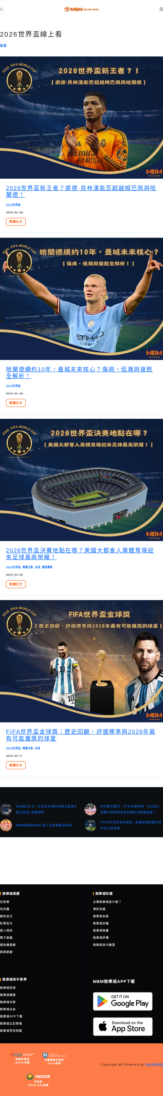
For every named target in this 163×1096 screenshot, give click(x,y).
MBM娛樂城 (154, 1064)
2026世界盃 (13, 204)
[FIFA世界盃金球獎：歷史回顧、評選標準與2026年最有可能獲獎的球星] (81, 661)
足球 (37, 566)
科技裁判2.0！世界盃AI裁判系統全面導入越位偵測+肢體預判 (47, 809)
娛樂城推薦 (101, 930)
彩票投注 (6, 923)
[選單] (161, 9)
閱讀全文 (17, 223)
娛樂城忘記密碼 (11, 1023)
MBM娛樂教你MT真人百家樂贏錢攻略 (44, 825)
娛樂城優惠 (8, 994)
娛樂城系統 (101, 916)
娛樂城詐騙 (101, 923)
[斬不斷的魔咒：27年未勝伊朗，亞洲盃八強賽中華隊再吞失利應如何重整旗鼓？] (90, 809)
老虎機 (5, 909)
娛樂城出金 (8, 1009)
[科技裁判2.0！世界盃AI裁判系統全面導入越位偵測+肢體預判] (6, 809)
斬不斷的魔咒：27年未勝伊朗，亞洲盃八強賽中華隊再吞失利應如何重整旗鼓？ (130, 809)
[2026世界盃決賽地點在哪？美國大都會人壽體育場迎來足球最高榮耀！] (81, 480)
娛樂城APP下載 (11, 1016)
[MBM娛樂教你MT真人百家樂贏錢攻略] (6, 825)
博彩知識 (99, 909)
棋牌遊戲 (6, 951)
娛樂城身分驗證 (104, 944)
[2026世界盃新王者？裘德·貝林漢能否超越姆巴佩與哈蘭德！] (81, 117)
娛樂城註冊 (8, 987)
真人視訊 (6, 930)
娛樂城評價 (101, 937)
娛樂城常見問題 (11, 1030)
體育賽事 (47, 566)
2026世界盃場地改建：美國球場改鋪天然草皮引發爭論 (131, 825)
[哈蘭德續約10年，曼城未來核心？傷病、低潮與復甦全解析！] (81, 299)
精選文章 (28, 566)
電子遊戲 (6, 937)
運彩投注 (6, 916)
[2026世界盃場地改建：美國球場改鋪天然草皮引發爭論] (90, 825)
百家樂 (5, 901)
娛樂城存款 (8, 1002)
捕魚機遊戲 (8, 944)
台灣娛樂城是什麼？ (107, 901)
